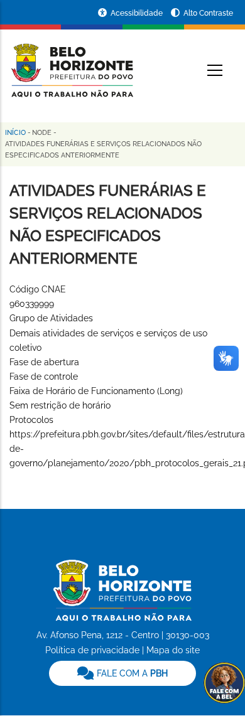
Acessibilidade (138, 13)
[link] (122, 673)
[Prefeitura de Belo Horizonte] (71, 62)
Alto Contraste (208, 13)
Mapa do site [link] (173, 650)
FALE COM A (131, 673)
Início (15, 133)
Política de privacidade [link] (92, 650)
